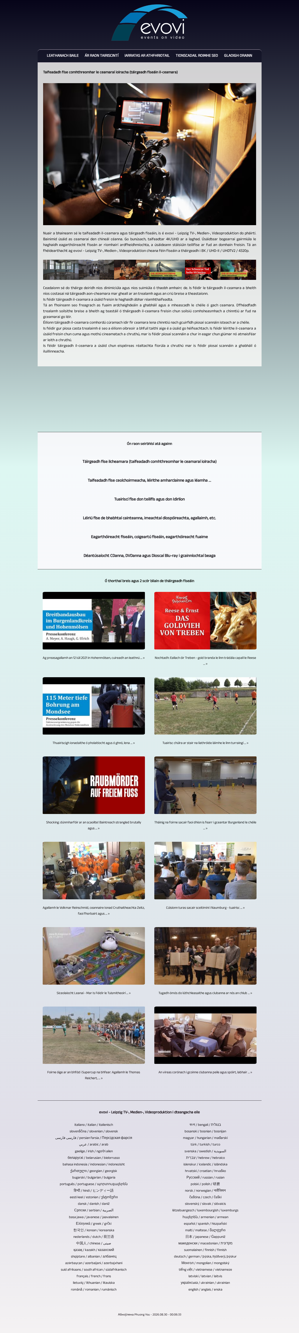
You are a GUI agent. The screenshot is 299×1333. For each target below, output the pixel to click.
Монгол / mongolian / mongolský (205, 1263)
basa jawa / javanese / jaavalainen (93, 1218)
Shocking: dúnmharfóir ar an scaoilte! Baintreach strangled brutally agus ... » (93, 826)
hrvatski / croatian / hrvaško (205, 1171)
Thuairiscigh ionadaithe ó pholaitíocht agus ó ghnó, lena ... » (94, 743)
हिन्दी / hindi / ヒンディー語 (94, 1191)
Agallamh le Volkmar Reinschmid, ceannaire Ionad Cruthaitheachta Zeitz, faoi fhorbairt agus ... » (94, 911)
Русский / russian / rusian (205, 1178)
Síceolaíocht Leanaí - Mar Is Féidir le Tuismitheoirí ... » (94, 993)
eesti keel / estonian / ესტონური (94, 1198)
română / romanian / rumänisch (93, 1290)
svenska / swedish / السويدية (205, 1152)
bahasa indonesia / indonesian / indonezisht (94, 1165)
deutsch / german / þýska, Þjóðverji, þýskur (205, 1257)
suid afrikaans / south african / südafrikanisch (94, 1270)
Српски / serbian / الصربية (93, 1211)
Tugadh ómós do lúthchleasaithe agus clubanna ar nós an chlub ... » (205, 993)
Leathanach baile (63, 56)
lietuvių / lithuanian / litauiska (94, 1283)
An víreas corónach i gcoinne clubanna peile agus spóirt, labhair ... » (205, 1073)
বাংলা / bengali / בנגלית (205, 1125)
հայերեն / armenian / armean (205, 1218)
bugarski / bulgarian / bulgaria (93, 1178)
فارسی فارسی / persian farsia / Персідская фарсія (93, 1138)
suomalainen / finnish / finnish (205, 1250)
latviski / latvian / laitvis (205, 1277)
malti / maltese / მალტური (205, 1231)
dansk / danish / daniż (94, 1204)
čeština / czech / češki (205, 1198)
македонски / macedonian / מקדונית (205, 1244)
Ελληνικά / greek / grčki (93, 1224)
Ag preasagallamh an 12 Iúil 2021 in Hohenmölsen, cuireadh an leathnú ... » (94, 658)
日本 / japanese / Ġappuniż (205, 1237)
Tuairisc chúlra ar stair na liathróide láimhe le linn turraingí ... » (205, 743)
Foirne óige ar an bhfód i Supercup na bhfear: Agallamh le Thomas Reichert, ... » (93, 1076)
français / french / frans (94, 1277)
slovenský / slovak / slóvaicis (205, 1204)
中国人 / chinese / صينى (93, 1244)
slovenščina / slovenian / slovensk (94, 1132)
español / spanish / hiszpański (205, 1224)
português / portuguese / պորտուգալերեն (94, 1184)
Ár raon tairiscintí (101, 56)
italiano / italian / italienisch (93, 1125)
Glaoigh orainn (238, 56)
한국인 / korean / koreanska (93, 1231)
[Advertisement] (150, 399)
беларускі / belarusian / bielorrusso (94, 1158)
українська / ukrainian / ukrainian (205, 1283)
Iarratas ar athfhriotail (147, 56)
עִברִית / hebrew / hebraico (205, 1158)
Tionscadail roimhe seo (197, 56)
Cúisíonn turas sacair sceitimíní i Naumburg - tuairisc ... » (205, 908)
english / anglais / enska (205, 1290)
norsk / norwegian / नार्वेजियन (205, 1191)
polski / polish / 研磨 (205, 1184)
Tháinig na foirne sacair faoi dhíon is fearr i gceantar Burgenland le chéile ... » (205, 826)
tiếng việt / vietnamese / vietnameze (205, 1270)
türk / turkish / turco (205, 1145)
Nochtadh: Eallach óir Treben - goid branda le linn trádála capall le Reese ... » (205, 661)
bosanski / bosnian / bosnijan (205, 1132)
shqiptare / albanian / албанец (93, 1257)
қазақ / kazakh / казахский (94, 1250)
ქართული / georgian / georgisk (93, 1171)
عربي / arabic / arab (93, 1145)
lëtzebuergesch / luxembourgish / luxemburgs (205, 1211)
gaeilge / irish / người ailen (94, 1152)
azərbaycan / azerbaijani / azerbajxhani (93, 1263)
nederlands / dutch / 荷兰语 (93, 1237)
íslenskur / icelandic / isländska (205, 1165)
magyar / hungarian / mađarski (205, 1138)
